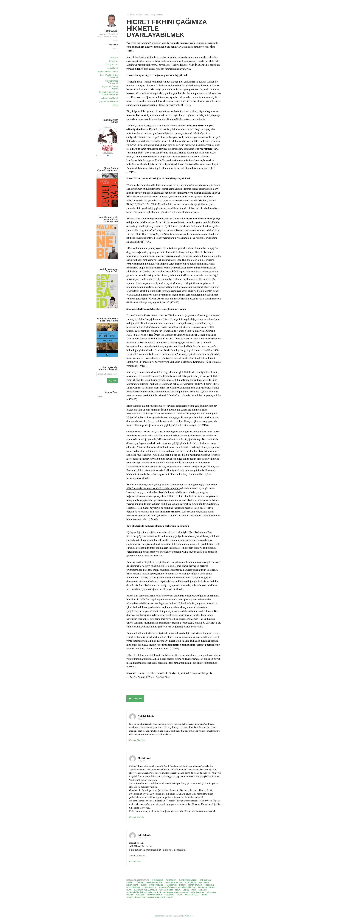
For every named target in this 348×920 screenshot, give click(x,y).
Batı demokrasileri (188, 880)
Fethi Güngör (111, 31)
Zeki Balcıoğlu (144, 834)
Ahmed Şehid (157, 880)
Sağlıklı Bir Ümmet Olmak (110, 87)
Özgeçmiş (113, 61)
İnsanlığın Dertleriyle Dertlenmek (109, 76)
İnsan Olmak (112, 68)
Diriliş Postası (112, 64)
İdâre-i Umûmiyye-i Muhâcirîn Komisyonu (177, 887)
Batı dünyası (205, 880)
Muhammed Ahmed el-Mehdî (175, 892)
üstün (170, 897)
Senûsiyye (169, 895)
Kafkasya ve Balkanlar (145, 890)
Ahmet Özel (171, 880)
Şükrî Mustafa (192, 895)
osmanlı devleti (154, 895)
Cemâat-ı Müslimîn (154, 883)
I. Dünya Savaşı (149, 887)
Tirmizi (204, 895)
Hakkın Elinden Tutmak (108, 71)
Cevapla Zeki (135, 861)
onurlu (129, 895)
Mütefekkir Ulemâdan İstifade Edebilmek (108, 93)
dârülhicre (190, 883)
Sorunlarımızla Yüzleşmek (111, 82)
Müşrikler (212, 892)
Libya (177, 890)
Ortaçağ (140, 895)
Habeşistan (171, 885)
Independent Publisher (163, 916)
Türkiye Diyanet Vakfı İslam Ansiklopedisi (145, 897)
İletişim (115, 105)
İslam (128, 890)
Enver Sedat (132, 885)
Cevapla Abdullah (137, 740)
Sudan (180, 895)
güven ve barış (156, 885)
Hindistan (209, 885)
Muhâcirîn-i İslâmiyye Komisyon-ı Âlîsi (143, 892)
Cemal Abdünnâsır (173, 883)
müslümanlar (197, 892)
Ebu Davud (204, 883)
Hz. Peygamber (133, 887)
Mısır (194, 890)
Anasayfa (114, 57)
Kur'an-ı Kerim (166, 890)
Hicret (182, 885)
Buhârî (129, 883)
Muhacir (203, 890)
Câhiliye (139, 883)
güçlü (144, 885)
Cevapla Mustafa (136, 817)
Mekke (186, 890)
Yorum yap (137, 698)
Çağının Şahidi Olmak (108, 101)
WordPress (189, 916)
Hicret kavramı (195, 885)
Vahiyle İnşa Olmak (109, 98)
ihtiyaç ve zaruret (206, 887)
